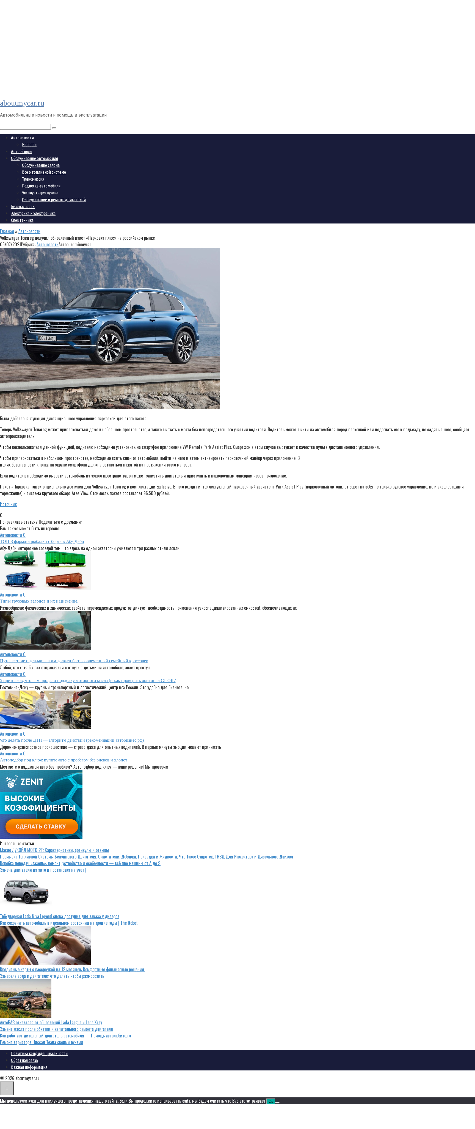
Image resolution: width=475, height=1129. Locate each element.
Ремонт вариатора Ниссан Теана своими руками (41, 1042)
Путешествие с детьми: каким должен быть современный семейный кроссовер (74, 660)
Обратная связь (24, 1060)
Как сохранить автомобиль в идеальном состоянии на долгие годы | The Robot (69, 923)
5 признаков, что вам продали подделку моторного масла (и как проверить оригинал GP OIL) (88, 680)
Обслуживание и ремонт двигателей (54, 199)
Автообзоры (21, 151)
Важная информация (29, 1067)
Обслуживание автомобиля (34, 158)
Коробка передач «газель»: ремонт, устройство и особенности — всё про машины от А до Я (80, 863)
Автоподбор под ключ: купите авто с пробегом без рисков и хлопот (63, 760)
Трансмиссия (33, 178)
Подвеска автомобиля (41, 185)
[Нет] (277, 1102)
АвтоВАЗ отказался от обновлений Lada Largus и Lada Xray (51, 1022)
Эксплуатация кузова (40, 192)
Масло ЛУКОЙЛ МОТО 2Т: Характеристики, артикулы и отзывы (54, 850)
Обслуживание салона (41, 165)
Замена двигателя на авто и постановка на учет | (43, 869)
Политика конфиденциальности (39, 1053)
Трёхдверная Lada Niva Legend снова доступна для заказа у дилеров (59, 916)
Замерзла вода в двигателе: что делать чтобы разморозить (52, 976)
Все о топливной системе (44, 172)
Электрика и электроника (33, 213)
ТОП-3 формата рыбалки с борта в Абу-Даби (42, 541)
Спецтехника (22, 220)
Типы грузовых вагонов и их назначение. (39, 601)
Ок (271, 1101)
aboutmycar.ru (22, 103)
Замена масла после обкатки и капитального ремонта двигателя (56, 1029)
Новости (29, 144)
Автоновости (22, 137)
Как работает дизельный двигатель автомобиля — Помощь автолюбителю (65, 1035)
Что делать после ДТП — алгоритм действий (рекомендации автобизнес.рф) (72, 740)
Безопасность (23, 206)
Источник (8, 504)
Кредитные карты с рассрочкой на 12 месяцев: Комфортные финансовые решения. (72, 969)
